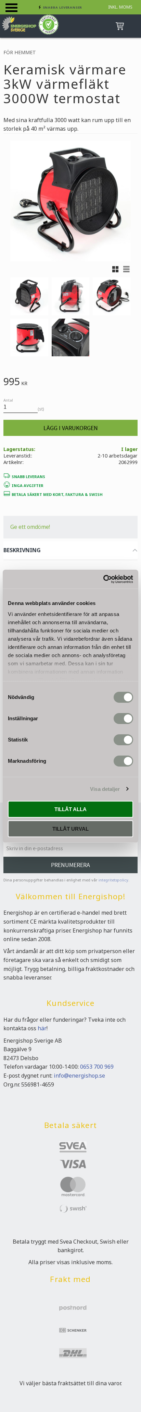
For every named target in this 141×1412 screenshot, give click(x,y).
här (42, 1028)
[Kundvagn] (118, 26)
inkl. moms (120, 7)
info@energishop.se (79, 1075)
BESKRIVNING (22, 550)
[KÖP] (70, 428)
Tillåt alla (70, 809)
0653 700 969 (97, 1066)
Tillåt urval (70, 829)
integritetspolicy (113, 879)
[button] (11, 8)
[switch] (123, 718)
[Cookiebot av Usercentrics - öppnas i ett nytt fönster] (103, 579)
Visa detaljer (105, 789)
